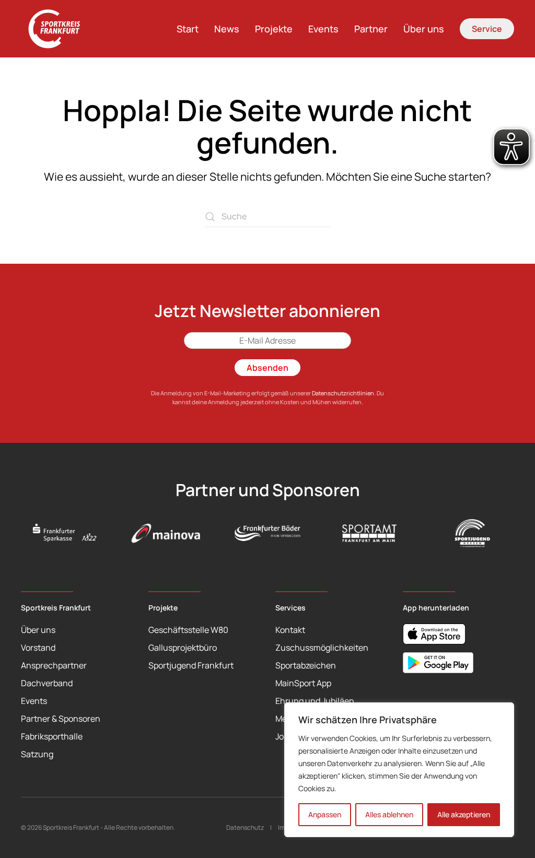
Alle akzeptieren (463, 814)
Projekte (274, 28)
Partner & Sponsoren (60, 718)
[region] (399, 769)
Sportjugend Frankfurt (191, 665)
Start (188, 28)
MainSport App (303, 683)
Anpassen (324, 814)
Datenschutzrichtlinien (343, 393)
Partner (371, 28)
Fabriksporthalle (52, 736)
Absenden (267, 367)
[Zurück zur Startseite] (60, 28)
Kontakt (290, 630)
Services (290, 608)
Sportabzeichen (305, 665)
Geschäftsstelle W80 (188, 630)
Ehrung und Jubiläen (314, 701)
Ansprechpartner (54, 665)
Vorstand (38, 647)
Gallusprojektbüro (182, 647)
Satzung (37, 754)
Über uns (423, 28)
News (226, 28)
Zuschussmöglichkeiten (321, 647)
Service (487, 28)
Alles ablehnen (389, 814)
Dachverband (47, 683)
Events (323, 28)
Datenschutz (245, 827)
